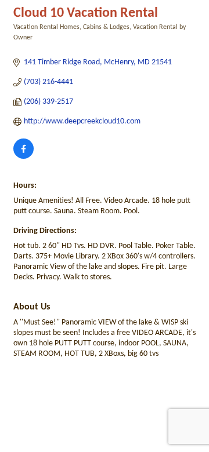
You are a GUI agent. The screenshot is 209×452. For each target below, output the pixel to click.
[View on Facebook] (23, 156)
